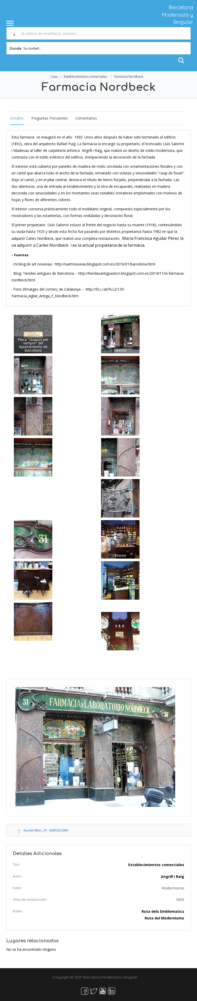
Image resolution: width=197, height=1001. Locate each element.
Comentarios (86, 118)
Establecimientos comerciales (85, 76)
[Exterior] (120, 333)
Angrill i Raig (172, 876)
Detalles (17, 118)
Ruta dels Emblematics (163, 911)
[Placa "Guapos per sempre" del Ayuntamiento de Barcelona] (33, 333)
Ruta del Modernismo (164, 918)
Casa (54, 76)
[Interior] (120, 539)
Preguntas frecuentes (49, 118)
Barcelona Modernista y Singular (177, 14)
